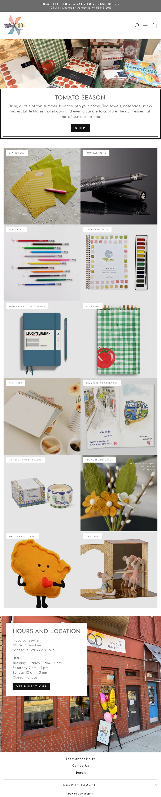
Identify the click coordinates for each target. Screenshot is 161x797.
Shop (80, 128)
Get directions (31, 686)
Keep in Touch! (79, 784)
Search (80, 772)
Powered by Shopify (80, 793)
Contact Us (80, 766)
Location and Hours (80, 759)
